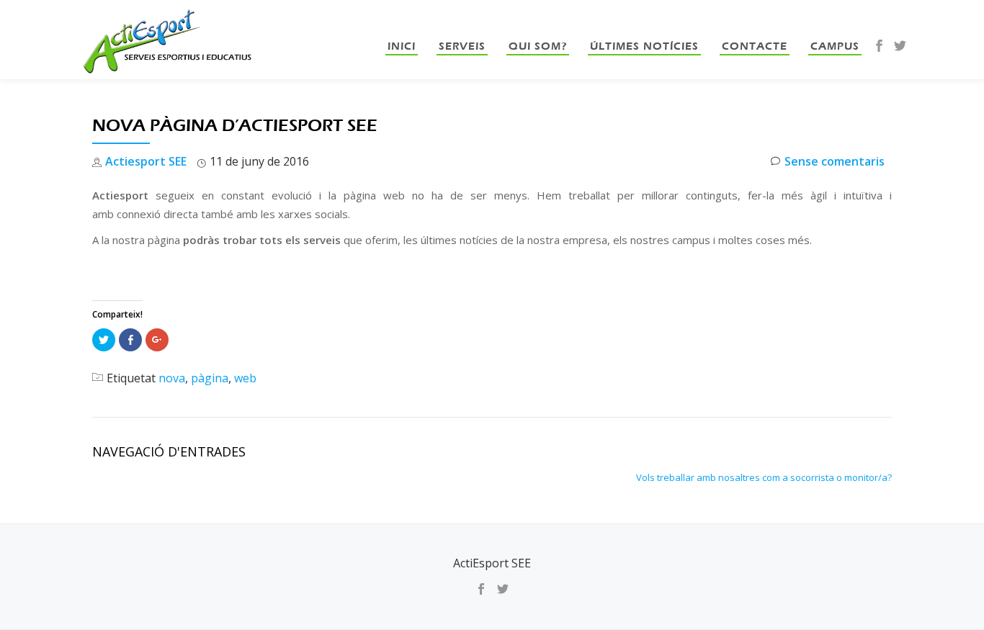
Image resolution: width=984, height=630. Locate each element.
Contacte (754, 46)
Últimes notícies (644, 46)
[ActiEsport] (168, 39)
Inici (402, 46)
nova (171, 378)
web (245, 378)
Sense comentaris (834, 161)
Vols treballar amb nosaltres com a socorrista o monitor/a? (764, 477)
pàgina (209, 378)
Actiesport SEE (146, 161)
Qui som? (538, 46)
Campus (834, 46)
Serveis (462, 46)
